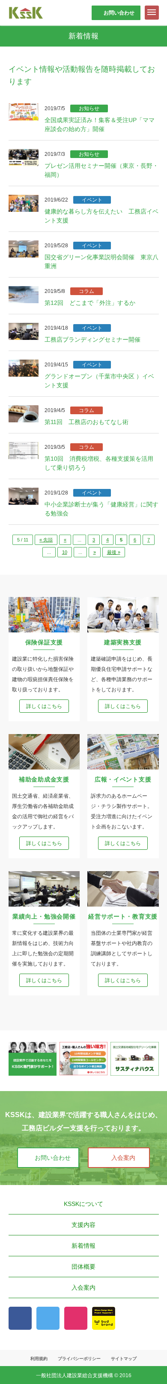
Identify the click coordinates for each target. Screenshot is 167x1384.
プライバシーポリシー (79, 1358)
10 (64, 552)
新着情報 (83, 1245)
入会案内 (123, 1157)
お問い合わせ (119, 13)
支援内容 (83, 1224)
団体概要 (83, 1266)
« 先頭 (46, 539)
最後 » (113, 552)
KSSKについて (83, 1203)
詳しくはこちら (44, 706)
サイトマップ (124, 1358)
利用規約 (39, 1358)
